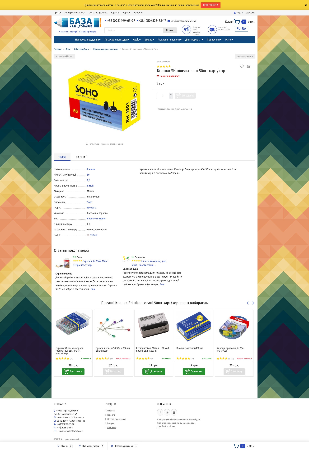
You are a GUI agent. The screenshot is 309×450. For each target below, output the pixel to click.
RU (238, 28)
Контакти (138, 12)
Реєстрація (250, 12)
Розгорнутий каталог (75, 12)
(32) (151, 359)
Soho (89, 202)
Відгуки (126, 12)
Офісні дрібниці (81, 49)
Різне (228, 39)
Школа (148, 39)
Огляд (62, 157)
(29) (111, 359)
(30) (71, 359)
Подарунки (213, 39)
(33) (232, 359)
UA (244, 28)
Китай (90, 185)
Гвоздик (91, 207)
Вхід (238, 12)
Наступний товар (244, 56)
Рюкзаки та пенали (169, 39)
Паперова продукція (87, 39)
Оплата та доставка (98, 12)
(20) (192, 359)
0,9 (88, 180)
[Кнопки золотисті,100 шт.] (193, 326)
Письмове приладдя (116, 39)
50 (88, 174)
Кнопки (91, 169)
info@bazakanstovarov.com (184, 21)
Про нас (57, 12)
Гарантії (115, 12)
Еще (93, 289)
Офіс (136, 39)
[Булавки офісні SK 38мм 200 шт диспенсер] (113, 327)
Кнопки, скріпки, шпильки (105, 49)
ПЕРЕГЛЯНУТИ (210, 5)
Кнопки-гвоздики (96, 218)
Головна (57, 49)
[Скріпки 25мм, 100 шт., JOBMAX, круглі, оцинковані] (153, 325)
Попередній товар (65, 56)
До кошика (188, 95)
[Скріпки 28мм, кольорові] (73, 323)
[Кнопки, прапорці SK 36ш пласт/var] (234, 327)
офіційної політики (166, 426)
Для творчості (193, 39)
